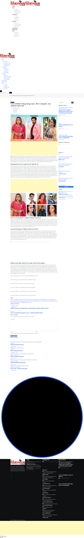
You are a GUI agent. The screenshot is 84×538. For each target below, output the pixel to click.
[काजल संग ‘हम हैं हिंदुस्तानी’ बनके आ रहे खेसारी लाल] (63, 119)
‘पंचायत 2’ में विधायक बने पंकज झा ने (17, 356)
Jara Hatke (16, 32)
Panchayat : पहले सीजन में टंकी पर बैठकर (18, 368)
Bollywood (61, 193)
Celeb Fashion (16, 13)
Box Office (16, 9)
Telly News (16, 18)
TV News (62, 199)
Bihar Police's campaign (48, 299)
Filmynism (62, 197)
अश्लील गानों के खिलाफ (15, 302)
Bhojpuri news (37, 299)
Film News (71, 196)
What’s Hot (6, 75)
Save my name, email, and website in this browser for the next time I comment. (24, 333)
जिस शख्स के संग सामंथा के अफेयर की (17, 344)
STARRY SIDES (14, 29)
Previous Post (13, 306)
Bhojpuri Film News (66, 191)
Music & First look (17, 10)
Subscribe (66, 186)
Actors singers (19, 299)
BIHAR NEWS (42, 299)
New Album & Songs (17, 24)
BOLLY (3, 60)
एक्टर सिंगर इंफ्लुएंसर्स (22, 302)
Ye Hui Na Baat (6, 87)
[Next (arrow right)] (2, 537)
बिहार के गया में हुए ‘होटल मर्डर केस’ (16, 350)
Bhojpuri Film (61, 191)
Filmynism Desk (16, 107)
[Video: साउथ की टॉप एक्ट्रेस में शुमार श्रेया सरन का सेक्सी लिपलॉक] (63, 131)
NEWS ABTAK (14, 28)
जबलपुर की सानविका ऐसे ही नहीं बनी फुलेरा (17, 362)
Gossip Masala (16, 17)
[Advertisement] (42, 45)
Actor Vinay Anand (13, 299)
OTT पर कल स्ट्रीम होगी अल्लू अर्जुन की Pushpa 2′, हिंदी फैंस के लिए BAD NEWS (26, 312)
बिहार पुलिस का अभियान (28, 302)
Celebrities (12, 343)
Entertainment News (65, 196)
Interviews (16, 36)
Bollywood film (33, 463)
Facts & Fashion (6, 79)
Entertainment (60, 196)
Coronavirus (69, 194)
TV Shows (5, 68)
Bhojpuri (60, 123)
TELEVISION (14, 14)
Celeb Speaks (16, 20)
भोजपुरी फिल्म (64, 199)
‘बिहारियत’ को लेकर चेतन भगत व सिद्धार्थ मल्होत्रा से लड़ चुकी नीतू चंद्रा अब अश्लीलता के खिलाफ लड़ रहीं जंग (29, 308)
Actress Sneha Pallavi (31, 299)
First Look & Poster (17, 25)
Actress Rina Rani (25, 299)
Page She (16, 33)
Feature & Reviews (7, 64)
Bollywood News (63, 194)
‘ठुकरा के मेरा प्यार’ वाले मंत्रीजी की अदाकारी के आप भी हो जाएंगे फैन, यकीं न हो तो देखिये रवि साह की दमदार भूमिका (66, 112)
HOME (13, 6)
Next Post (12, 311)
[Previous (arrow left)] (0, 537)
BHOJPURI (14, 21)
